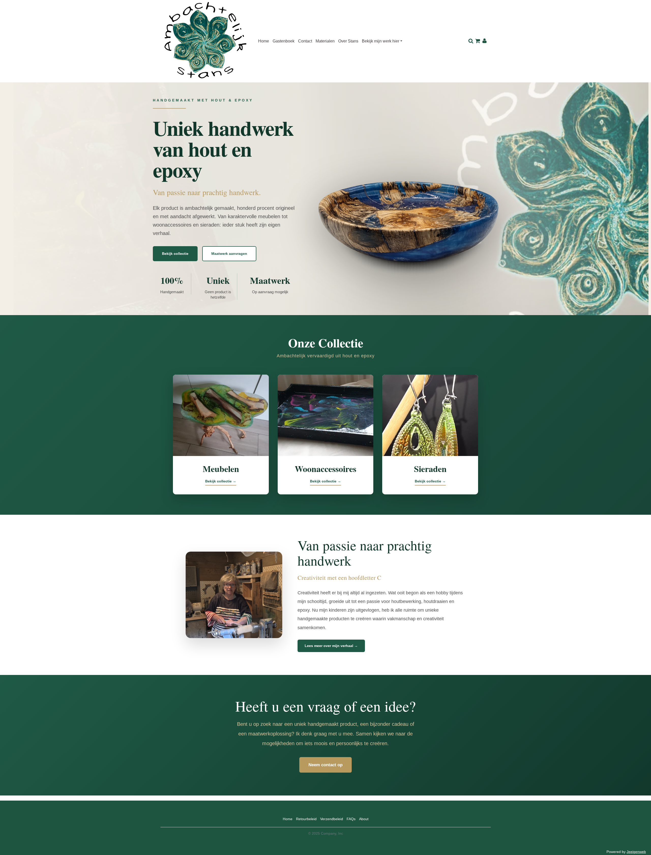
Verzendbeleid (331, 819)
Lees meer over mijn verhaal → (331, 646)
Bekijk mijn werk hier (380, 41)
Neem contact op (325, 764)
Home (263, 41)
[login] (484, 41)
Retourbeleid (306, 819)
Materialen (325, 41)
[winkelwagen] (477, 41)
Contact (305, 41)
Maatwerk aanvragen (229, 254)
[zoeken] (470, 41)
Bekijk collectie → (220, 481)
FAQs (351, 819)
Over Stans (348, 41)
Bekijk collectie (175, 254)
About (363, 819)
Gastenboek (283, 41)
